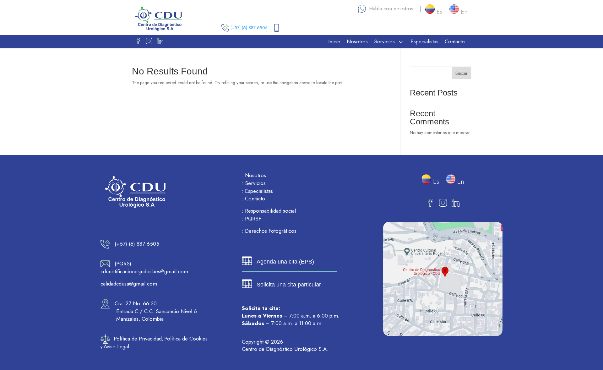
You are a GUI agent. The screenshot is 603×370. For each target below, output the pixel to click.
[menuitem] (334, 41)
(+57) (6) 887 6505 (251, 27)
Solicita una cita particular (289, 284)
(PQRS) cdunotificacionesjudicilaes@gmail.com (144, 267)
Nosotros (254, 175)
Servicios (254, 183)
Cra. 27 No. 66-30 (133, 303)
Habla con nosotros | (393, 8)
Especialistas (257, 191)
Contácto (253, 198)
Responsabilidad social (269, 211)
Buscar (461, 73)
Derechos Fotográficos (269, 231)
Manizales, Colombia (140, 319)
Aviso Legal (116, 346)
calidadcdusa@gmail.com (128, 283)
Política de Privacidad (138, 338)
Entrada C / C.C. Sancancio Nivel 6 (156, 311)
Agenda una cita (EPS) (285, 261)
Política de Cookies (186, 338)
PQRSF (251, 218)
